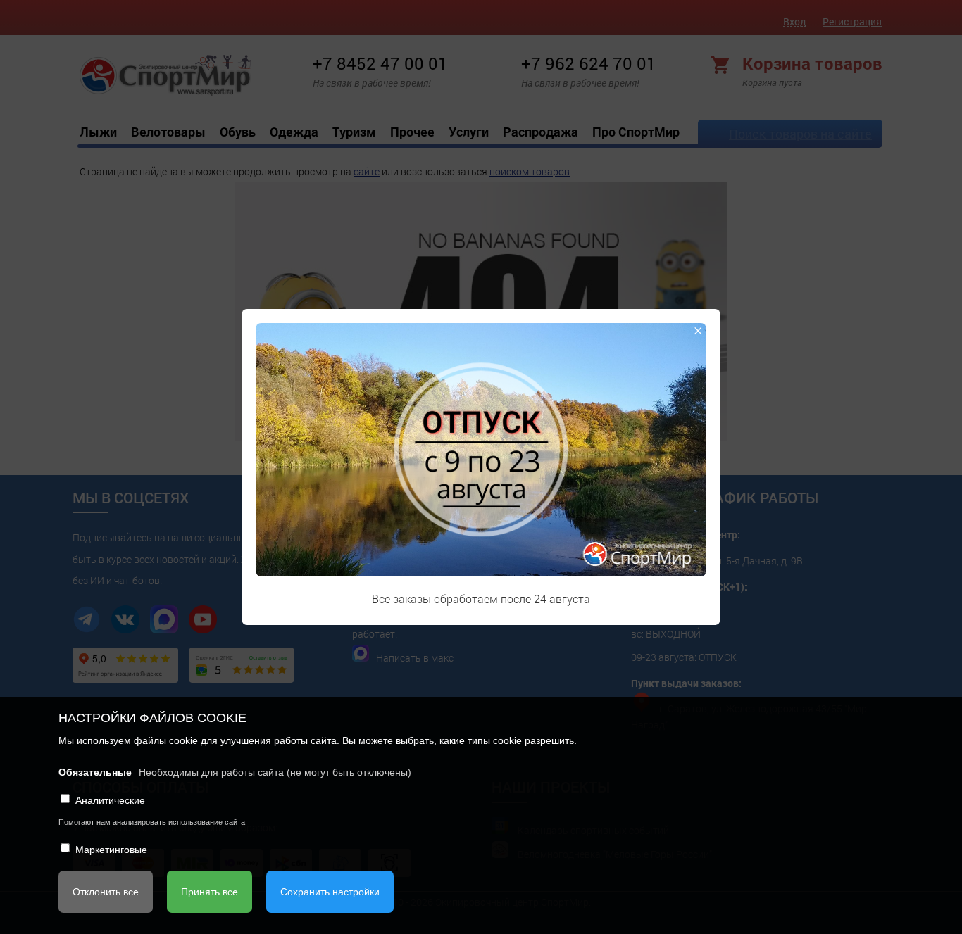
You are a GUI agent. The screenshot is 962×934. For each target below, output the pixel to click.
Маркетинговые (111, 849)
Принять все (209, 891)
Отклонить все (106, 891)
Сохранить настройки (330, 891)
